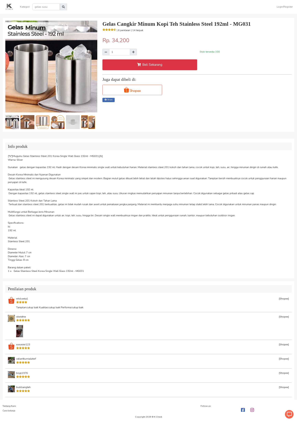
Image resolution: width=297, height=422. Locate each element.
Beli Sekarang (152, 64)
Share (109, 100)
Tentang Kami (9, 406)
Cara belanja (9, 410)
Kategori (25, 6)
